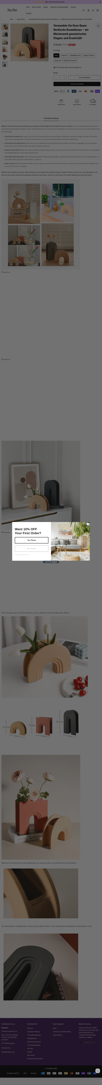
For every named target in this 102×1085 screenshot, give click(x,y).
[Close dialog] (88, 524)
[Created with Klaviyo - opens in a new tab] (51, 562)
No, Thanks (31, 548)
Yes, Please (31, 540)
